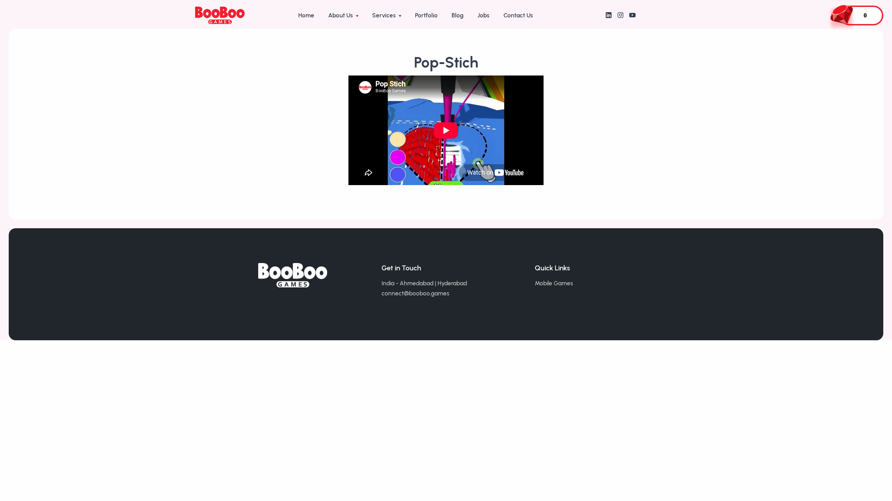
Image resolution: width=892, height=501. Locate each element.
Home (306, 15)
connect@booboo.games (415, 293)
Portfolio (426, 15)
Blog (457, 15)
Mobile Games (554, 283)
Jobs (483, 15)
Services (384, 15)
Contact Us (518, 15)
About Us (341, 15)
